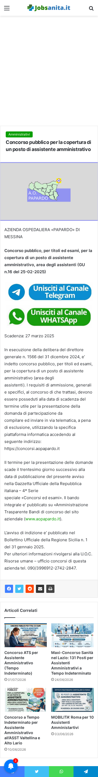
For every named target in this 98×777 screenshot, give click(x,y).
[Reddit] (30, 589)
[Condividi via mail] (40, 589)
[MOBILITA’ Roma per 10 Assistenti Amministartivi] (72, 700)
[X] (19, 589)
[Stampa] (50, 589)
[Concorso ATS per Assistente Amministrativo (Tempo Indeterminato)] (25, 635)
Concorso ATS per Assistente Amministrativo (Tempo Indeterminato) (21, 662)
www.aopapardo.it (42, 518)
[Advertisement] (49, 73)
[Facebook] (9, 589)
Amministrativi (19, 134)
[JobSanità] (49, 8)
